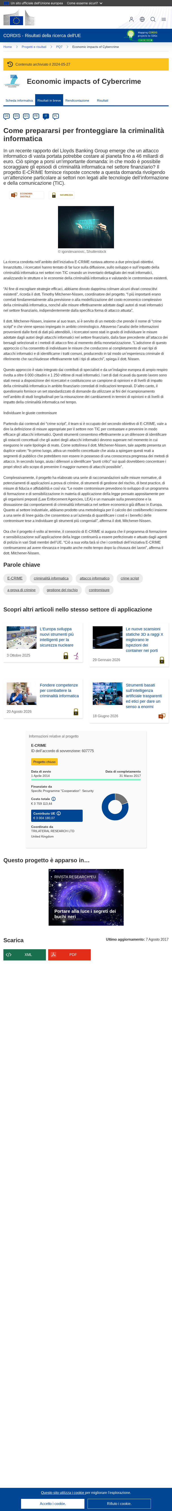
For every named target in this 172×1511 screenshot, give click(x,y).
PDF (73, 955)
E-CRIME (15, 578)
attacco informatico (95, 578)
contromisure (99, 590)
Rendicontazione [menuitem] (77, 100)
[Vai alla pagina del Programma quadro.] (11, 81)
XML (28, 955)
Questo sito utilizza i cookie (63, 1493)
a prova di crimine (21, 590)
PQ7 (59, 47)
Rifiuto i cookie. (119, 1504)
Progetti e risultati (34, 47)
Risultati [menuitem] (102, 100)
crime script (130, 578)
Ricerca (153, 19)
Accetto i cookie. (53, 1504)
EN (16, 116)
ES (26, 116)
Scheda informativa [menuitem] (19, 100)
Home (7, 47)
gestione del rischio (62, 590)
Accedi (131, 19)
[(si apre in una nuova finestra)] (18, 17)
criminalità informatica (51, 578)
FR (36, 116)
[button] (142, 19)
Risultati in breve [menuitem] (49, 100)
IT (46, 116)
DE (7, 116)
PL (56, 116)
